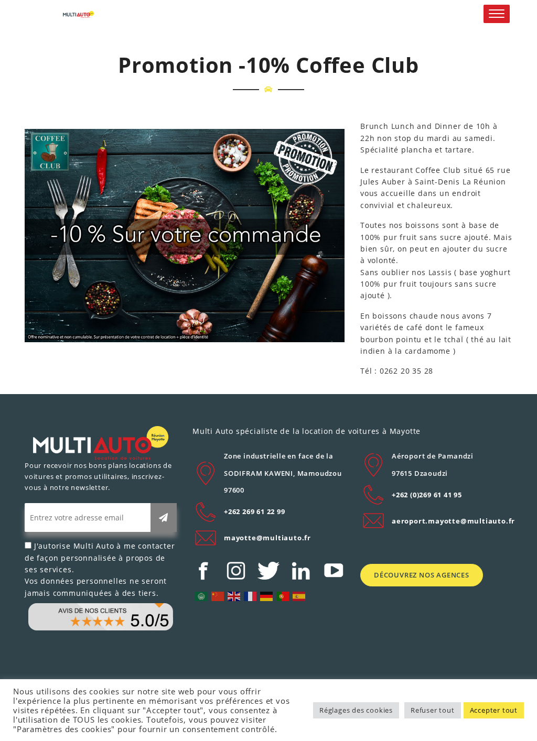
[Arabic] (202, 596)
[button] (497, 14)
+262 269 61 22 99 (254, 511)
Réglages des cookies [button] (356, 710)
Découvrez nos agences (421, 575)
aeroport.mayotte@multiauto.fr (453, 521)
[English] (234, 596)
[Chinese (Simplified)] (218, 596)
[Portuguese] (283, 596)
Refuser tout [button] (433, 710)
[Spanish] (299, 596)
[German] (267, 596)
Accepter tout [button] (494, 710)
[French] (250, 596)
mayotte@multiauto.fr (267, 537)
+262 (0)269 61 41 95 (427, 494)
